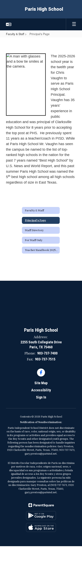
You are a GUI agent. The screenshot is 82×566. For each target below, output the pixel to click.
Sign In (41, 397)
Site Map (41, 383)
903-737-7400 (47, 353)
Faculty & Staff (15, 34)
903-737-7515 (45, 359)
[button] (8, 24)
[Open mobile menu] (74, 24)
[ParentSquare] (41, 505)
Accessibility (41, 390)
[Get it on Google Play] (41, 515)
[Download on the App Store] (41, 527)
